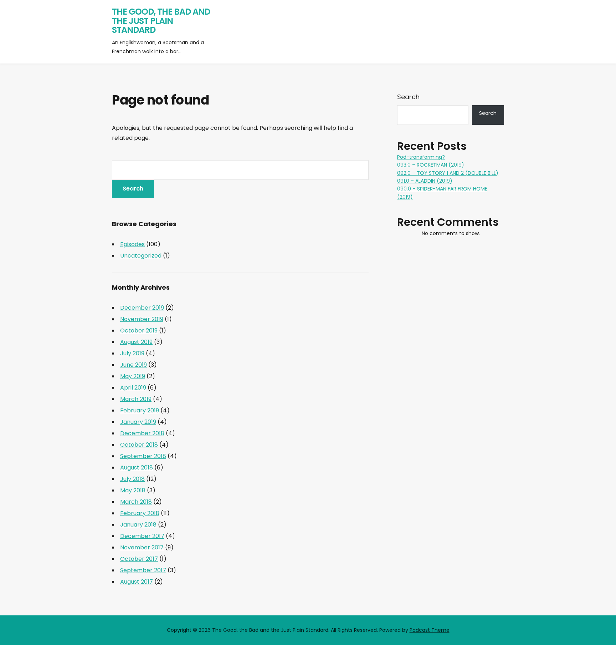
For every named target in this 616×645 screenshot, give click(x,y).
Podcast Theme (430, 630)
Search (408, 96)
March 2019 (136, 399)
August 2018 (136, 467)
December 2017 (142, 536)
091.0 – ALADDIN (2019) (424, 180)
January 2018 (138, 524)
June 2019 (133, 365)
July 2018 (132, 479)
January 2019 (138, 422)
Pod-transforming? (421, 157)
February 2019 (139, 410)
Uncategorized (140, 256)
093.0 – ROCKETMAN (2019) (430, 164)
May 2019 (132, 376)
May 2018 (132, 490)
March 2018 (136, 502)
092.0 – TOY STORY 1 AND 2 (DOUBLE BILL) (447, 173)
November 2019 (141, 319)
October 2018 (139, 445)
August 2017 (136, 582)
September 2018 (143, 456)
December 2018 (142, 433)
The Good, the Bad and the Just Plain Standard (161, 21)
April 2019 (133, 388)
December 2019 (142, 308)
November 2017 (142, 547)
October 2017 (139, 559)
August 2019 (136, 342)
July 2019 (132, 353)
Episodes (132, 244)
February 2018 (139, 513)
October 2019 (139, 330)
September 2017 (143, 570)
